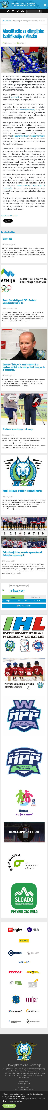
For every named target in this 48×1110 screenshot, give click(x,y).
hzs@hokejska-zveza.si (26, 1090)
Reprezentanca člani (9, 215)
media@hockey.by (27, 109)
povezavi (15, 97)
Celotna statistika (25, 606)
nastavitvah (18, 1101)
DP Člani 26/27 (17, 591)
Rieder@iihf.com (38, 136)
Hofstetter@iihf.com (20, 136)
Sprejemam (9, 1106)
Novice (8, 21)
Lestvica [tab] (13, 597)
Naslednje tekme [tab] (35, 597)
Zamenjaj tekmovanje (20, 586)
